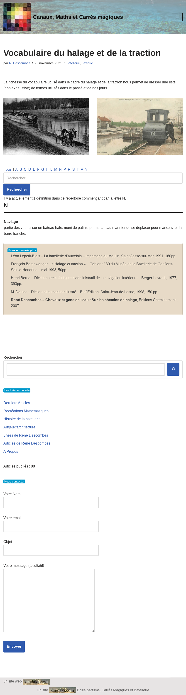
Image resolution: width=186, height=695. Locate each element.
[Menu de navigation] (177, 17)
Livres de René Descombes (25, 435)
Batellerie (73, 63)
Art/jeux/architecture (19, 427)
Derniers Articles (16, 403)
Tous (8, 169)
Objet (7, 542)
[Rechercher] (173, 369)
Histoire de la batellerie (22, 419)
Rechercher (12, 357)
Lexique (87, 63)
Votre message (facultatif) (23, 566)
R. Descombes (19, 63)
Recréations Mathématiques (26, 411)
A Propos (10, 451)
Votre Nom (11, 494)
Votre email (12, 518)
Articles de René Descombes (26, 443)
